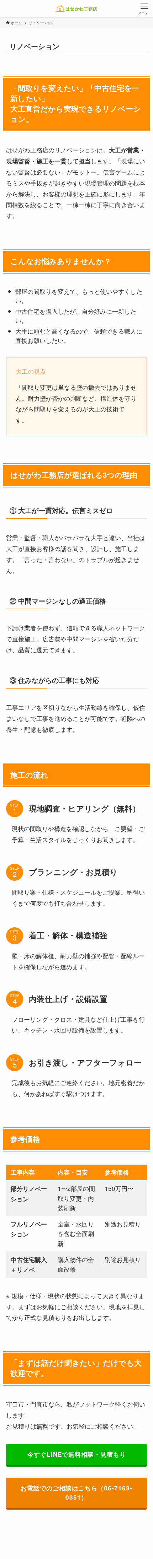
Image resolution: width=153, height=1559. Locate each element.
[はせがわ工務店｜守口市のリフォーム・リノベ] (76, 8)
